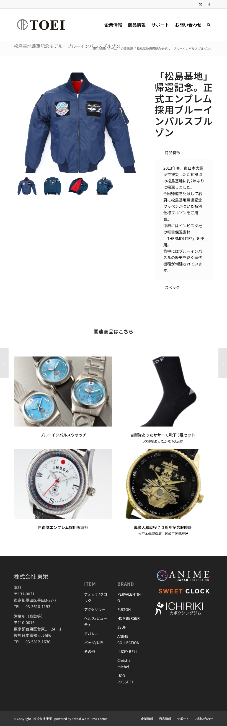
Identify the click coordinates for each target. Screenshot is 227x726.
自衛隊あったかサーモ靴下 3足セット (162, 435)
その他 (89, 651)
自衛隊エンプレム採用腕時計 (63, 527)
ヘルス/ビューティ (95, 621)
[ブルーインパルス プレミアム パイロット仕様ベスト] (222, 363)
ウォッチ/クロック (95, 597)
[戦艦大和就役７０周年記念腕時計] (163, 484)
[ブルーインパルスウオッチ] (63, 391)
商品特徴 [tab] (172, 152)
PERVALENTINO (129, 597)
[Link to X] (201, 4)
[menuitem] (113, 25)
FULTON (124, 609)
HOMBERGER (128, 618)
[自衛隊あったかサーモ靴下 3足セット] (163, 391)
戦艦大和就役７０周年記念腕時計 (163, 527)
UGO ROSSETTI (126, 678)
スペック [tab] (172, 287)
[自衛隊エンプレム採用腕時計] (63, 484)
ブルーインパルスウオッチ (63, 435)
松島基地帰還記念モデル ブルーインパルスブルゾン (67, 46)
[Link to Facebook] (209, 4)
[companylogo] (49, 25)
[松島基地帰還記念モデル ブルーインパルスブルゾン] (78, 122)
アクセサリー (94, 609)
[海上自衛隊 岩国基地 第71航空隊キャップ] (4, 363)
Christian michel (125, 663)
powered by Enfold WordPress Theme (80, 718)
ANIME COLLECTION (128, 639)
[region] (184, 219)
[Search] (208, 25)
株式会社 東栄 (42, 718)
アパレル (91, 633)
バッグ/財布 (94, 642)
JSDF (121, 627)
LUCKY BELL (127, 651)
